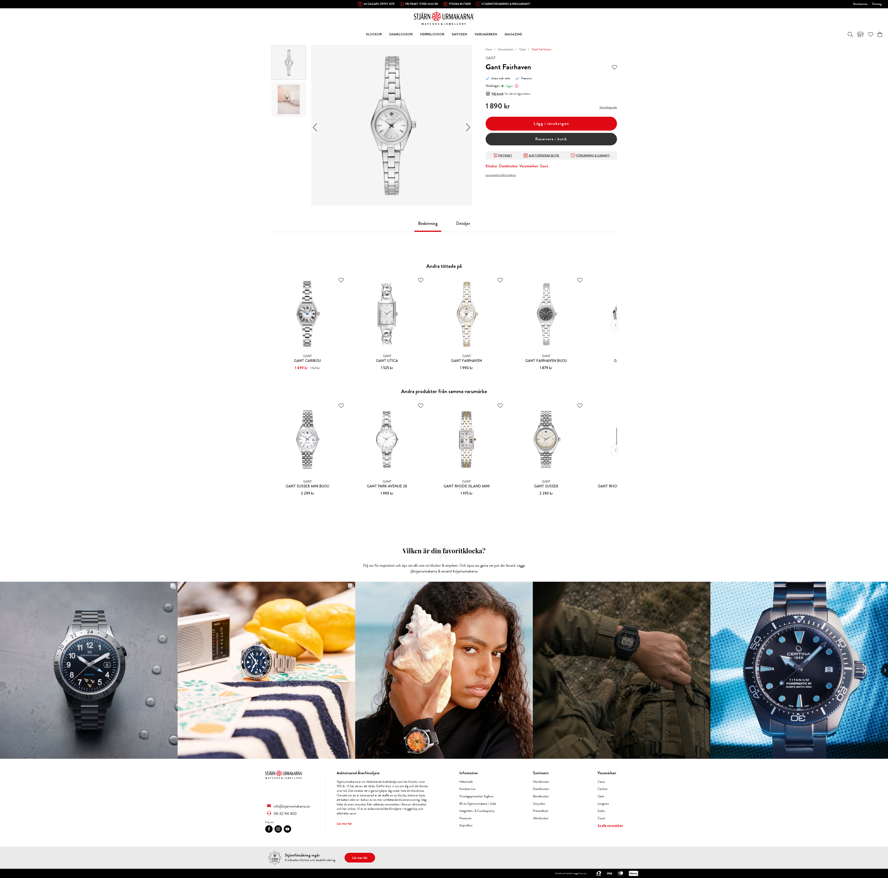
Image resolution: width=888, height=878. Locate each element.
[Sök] (850, 34)
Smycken (539, 804)
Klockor (491, 166)
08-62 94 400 (285, 813)
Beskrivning (428, 223)
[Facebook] (269, 829)
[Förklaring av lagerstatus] (516, 86)
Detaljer (463, 223)
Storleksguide (608, 107)
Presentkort (540, 811)
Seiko (601, 811)
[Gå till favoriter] (870, 34)
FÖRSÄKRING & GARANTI (593, 155)
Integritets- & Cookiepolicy (477, 811)
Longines (603, 804)
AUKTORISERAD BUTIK (544, 155)
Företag (877, 4)
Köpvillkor (466, 825)
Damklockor (508, 166)
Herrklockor (541, 782)
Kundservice (860, 4)
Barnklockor (541, 796)
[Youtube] (287, 829)
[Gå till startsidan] (444, 17)
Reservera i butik (551, 139)
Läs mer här (344, 823)
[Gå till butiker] (860, 34)
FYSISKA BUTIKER (460, 4)
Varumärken (506, 49)
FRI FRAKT (505, 155)
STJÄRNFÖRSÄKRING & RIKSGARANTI (505, 4)
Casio (601, 782)
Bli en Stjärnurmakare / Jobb (477, 804)
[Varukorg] (880, 34)
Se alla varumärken (610, 825)
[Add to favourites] (614, 67)
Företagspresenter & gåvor (476, 796)
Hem (489, 49)
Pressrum (465, 818)
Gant (522, 49)
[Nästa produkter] (614, 325)
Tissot (601, 818)
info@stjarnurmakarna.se (292, 806)
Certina (602, 789)
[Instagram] (278, 829)
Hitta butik (466, 782)
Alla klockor (541, 818)
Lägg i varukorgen (551, 123)
